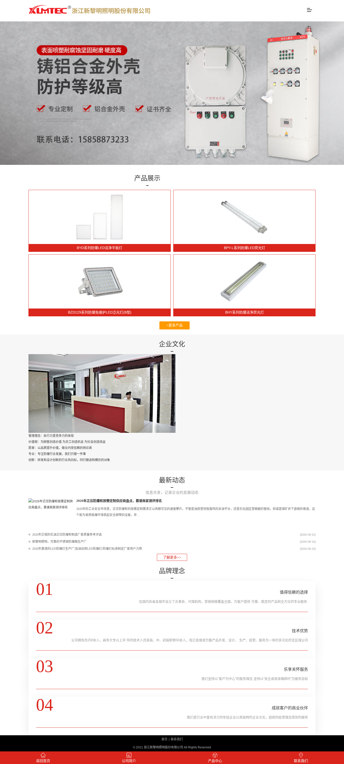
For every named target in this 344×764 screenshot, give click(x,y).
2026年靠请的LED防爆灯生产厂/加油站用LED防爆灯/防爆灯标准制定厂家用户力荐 (87, 549)
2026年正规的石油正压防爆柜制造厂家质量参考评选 (67, 534)
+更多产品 (174, 325)
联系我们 (177, 739)
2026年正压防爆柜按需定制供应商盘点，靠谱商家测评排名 (119, 501)
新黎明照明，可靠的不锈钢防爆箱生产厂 (59, 541)
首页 (164, 739)
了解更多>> (172, 557)
